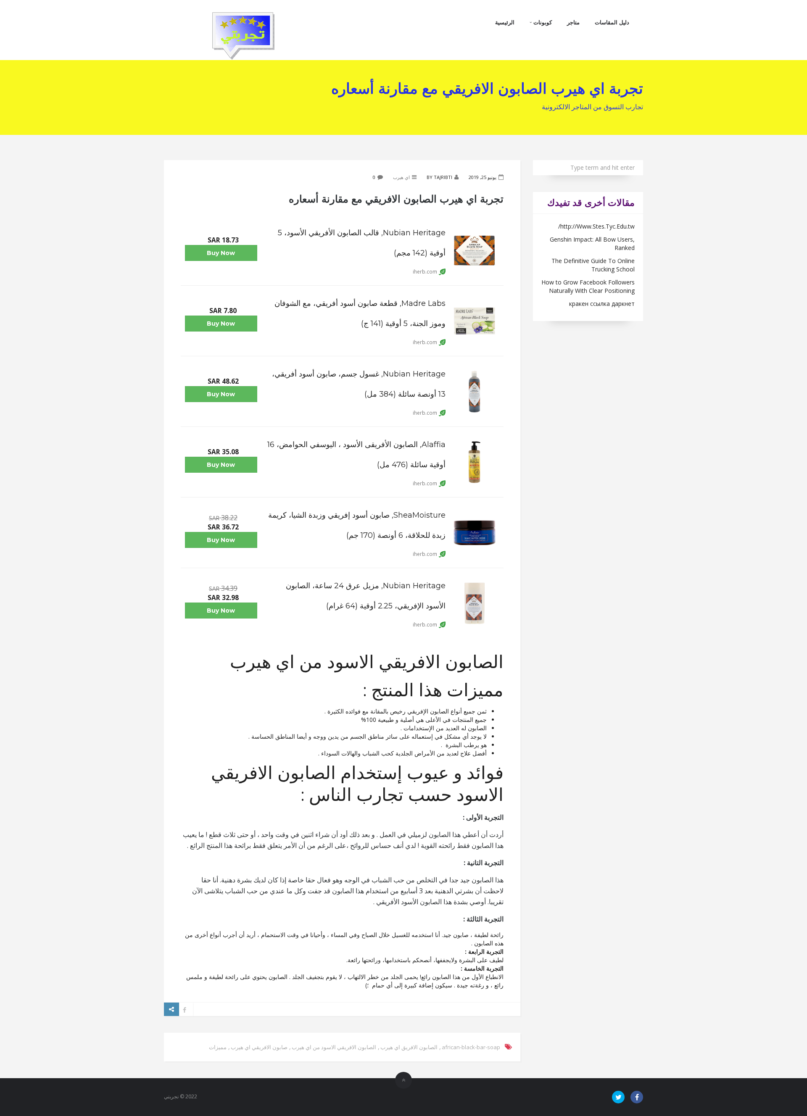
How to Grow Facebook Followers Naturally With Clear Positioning (588, 286)
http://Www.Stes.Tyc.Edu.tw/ (596, 226)
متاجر (573, 22)
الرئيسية (504, 22)
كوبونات (542, 22)
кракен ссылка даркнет (602, 304)
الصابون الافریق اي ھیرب (409, 1047)
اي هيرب (401, 177)
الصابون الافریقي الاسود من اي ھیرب (334, 1047)
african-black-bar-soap (471, 1047)
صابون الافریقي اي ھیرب (259, 1047)
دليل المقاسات (612, 22)
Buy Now (221, 253)
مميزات (218, 1047)
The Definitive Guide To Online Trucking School (593, 265)
